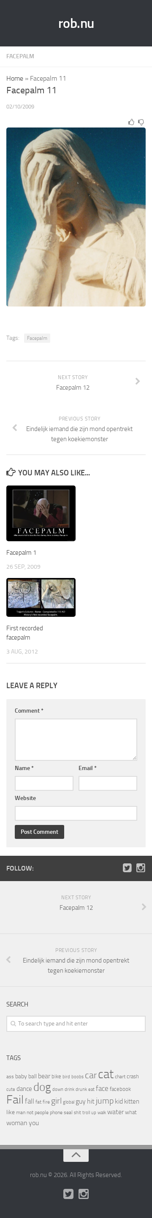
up (93, 1112)
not (30, 1112)
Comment (29, 710)
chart (120, 1077)
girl (56, 1101)
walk (102, 1112)
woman (16, 1123)
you (34, 1123)
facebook (120, 1089)
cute (10, 1089)
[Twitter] (127, 868)
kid (119, 1101)
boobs (77, 1077)
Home (14, 78)
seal (68, 1112)
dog (42, 1087)
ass (10, 1077)
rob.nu (76, 23)
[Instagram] (141, 868)
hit (91, 1101)
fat (38, 1102)
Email (88, 768)
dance (24, 1089)
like (10, 1112)
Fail (15, 1100)
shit (77, 1112)
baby (21, 1076)
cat (106, 1074)
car (91, 1075)
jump (105, 1101)
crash (133, 1076)
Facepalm (20, 56)
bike (56, 1076)
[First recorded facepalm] (41, 597)
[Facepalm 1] (41, 513)
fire (46, 1102)
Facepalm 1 (21, 552)
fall (29, 1101)
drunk (81, 1089)
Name (24, 768)
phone (56, 1112)
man (20, 1112)
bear (44, 1076)
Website (25, 798)
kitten (131, 1101)
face (102, 1088)
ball (32, 1076)
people (42, 1112)
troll (86, 1112)
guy (81, 1101)
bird (66, 1077)
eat (91, 1089)
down (57, 1089)
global (68, 1102)
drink (69, 1089)
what (131, 1112)
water (115, 1112)
